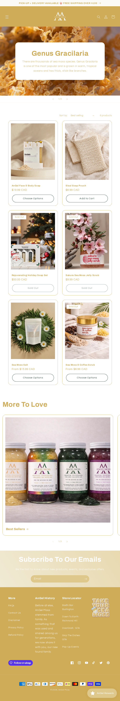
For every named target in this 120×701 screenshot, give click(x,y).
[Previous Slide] (53, 99)
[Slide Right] (67, 541)
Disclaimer (14, 620)
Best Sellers (15, 529)
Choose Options (33, 198)
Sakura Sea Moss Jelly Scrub (82, 275)
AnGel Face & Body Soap (26, 185)
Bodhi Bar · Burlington (68, 607)
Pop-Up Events (70, 647)
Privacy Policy (16, 627)
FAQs (11, 605)
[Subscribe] (85, 579)
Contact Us (14, 613)
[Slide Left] (53, 541)
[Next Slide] (67, 99)
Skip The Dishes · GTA (71, 637)
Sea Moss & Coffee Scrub (80, 365)
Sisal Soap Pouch (76, 185)
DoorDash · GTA (71, 628)
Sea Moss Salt (20, 365)
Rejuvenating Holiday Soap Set (30, 275)
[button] (6, 16)
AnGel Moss (64, 690)
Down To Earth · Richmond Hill (70, 618)
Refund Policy (15, 635)
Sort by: (63, 115)
